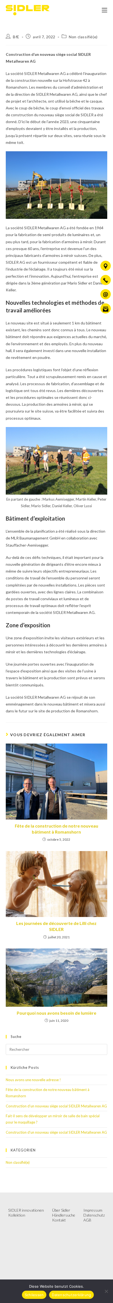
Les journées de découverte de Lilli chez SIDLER (56, 926)
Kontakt (59, 1220)
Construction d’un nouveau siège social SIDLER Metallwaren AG (56, 1106)
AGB (87, 1220)
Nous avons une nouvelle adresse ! (33, 1080)
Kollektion (16, 1215)
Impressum (92, 1210)
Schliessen (34, 1295)
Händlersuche (63, 1215)
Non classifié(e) (83, 36)
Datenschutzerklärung (71, 1295)
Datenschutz (94, 1215)
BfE (16, 36)
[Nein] (106, 1291)
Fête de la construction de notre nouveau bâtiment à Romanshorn (56, 828)
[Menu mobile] (104, 10)
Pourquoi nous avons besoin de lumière (56, 1012)
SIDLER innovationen (26, 1210)
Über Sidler (61, 1210)
